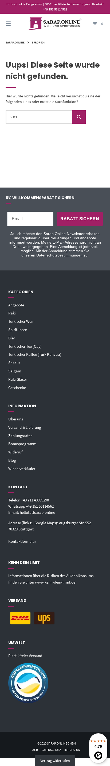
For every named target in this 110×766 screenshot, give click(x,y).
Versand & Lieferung (24, 427)
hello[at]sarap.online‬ (37, 512)
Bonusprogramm (22, 443)
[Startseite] (55, 24)
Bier (11, 337)
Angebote (16, 304)
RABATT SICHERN (79, 219)
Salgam (14, 370)
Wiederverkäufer (21, 468)
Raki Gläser (17, 379)
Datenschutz (51, 750)
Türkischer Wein (21, 321)
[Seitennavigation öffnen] (15, 24)
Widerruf (15, 452)
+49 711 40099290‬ (35, 500)
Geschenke (17, 387)
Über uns (15, 419)
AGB (35, 750)
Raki (12, 313)
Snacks (14, 362)
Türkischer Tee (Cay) (25, 346)
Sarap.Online (15, 42)
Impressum (72, 750)
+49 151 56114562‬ (40, 506)
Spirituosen (17, 329)
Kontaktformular (22, 541)
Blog (12, 460)
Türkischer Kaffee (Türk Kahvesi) (34, 354)
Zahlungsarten (20, 435)
